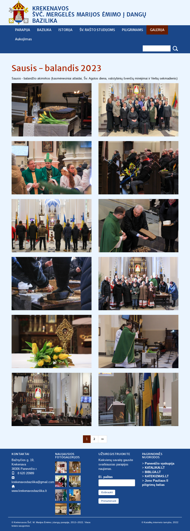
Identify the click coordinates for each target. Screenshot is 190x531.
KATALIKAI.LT (155, 467)
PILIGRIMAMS (132, 30)
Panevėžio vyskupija (159, 463)
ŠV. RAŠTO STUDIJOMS (97, 30)
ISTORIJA (65, 30)
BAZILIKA (44, 30)
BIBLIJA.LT (153, 472)
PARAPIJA (22, 30)
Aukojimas (23, 39)
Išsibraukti (107, 492)
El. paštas (105, 477)
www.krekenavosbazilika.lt (29, 491)
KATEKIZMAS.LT (157, 476)
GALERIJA (157, 30)
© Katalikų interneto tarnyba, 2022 (160, 522)
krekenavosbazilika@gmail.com (33, 482)
